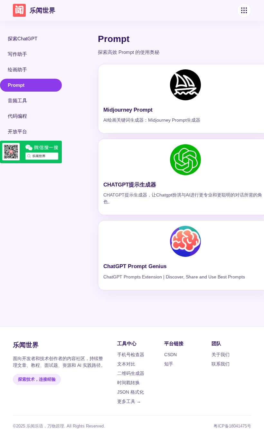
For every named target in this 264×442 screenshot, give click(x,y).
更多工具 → (129, 401)
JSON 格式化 (130, 392)
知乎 (168, 364)
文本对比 (126, 364)
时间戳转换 (128, 382)
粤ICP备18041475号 (232, 426)
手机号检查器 (130, 354)
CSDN (170, 354)
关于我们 (221, 354)
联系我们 (221, 364)
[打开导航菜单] (244, 10)
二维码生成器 (130, 373)
